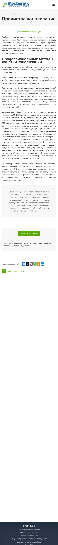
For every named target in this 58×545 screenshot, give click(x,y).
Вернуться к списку (16, 271)
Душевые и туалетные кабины (29, 542)
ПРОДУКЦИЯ (29, 526)
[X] (27, 264)
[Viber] (31, 264)
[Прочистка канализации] (29, 31)
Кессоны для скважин (29, 532)
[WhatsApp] (35, 264)
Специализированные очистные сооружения (29, 539)
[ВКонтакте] (23, 264)
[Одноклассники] (38, 264)
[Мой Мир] (42, 264)
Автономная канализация (29, 529)
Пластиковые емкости (29, 536)
